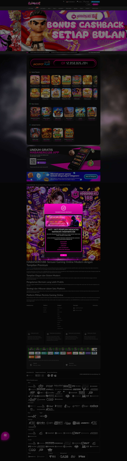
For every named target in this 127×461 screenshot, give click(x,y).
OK (63, 255)
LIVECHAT (63, 245)
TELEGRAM (63, 243)
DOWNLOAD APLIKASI (63, 249)
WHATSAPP (63, 241)
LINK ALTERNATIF (63, 247)
